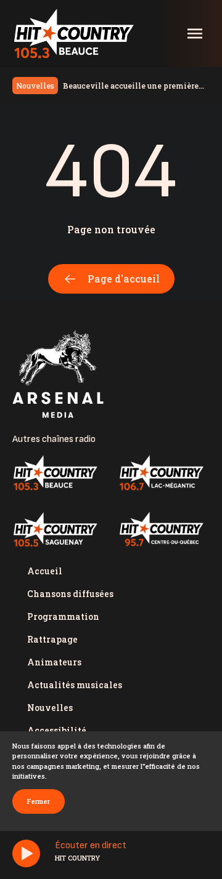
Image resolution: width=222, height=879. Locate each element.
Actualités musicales (74, 685)
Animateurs (54, 662)
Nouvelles (50, 707)
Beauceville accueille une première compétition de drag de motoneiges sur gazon (132, 86)
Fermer (38, 801)
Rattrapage (52, 639)
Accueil (44, 571)
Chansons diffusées (70, 594)
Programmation (63, 616)
